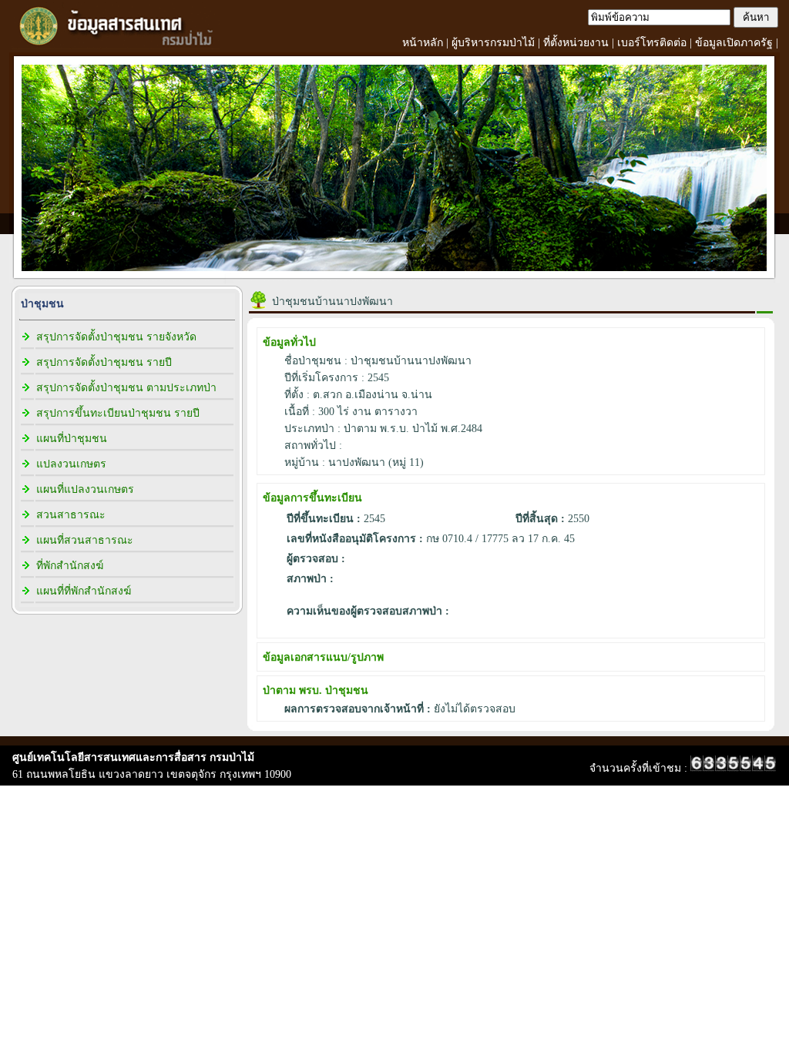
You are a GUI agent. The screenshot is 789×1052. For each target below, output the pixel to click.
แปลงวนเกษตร (71, 464)
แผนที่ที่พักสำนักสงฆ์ (83, 591)
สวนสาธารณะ (71, 515)
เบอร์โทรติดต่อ (652, 43)
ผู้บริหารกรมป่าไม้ (493, 43)
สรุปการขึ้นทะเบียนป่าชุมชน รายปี (118, 413)
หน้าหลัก (422, 43)
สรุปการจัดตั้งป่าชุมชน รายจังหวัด (116, 337)
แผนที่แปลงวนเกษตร (85, 489)
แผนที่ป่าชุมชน (71, 438)
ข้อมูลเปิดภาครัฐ (734, 43)
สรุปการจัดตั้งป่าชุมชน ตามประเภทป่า (126, 388)
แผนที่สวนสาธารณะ (84, 540)
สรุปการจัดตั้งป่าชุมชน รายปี (104, 362)
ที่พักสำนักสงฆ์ (69, 565)
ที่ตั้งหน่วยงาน (576, 43)
